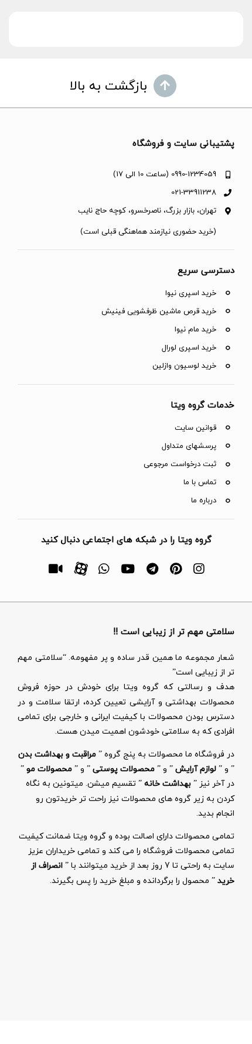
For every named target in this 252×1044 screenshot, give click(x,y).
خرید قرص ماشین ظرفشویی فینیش (158, 311)
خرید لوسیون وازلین (184, 366)
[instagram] (198, 569)
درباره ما (203, 500)
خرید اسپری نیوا (190, 293)
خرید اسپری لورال (189, 348)
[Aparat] (80, 568)
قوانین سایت (195, 428)
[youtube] (128, 569)
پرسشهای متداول (189, 446)
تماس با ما (199, 482)
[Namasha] (56, 569)
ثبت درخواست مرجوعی (180, 464)
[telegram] (152, 569)
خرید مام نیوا (195, 329)
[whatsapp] (103, 569)
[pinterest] (176, 569)
